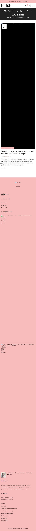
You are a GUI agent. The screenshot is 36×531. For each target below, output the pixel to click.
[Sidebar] (2, 161)
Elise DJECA (4, 205)
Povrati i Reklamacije (7, 513)
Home (9, 17)
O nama (3, 503)
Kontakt (3, 506)
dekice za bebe (5, 148)
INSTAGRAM (4, 520)
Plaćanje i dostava (6, 516)
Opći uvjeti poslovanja (7, 511)
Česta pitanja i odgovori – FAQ (9, 508)
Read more (4, 168)
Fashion (11, 148)
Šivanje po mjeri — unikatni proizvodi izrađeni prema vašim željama (17, 152)
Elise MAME (4, 208)
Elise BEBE (4, 203)
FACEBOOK (4, 518)
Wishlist (27, 4)
